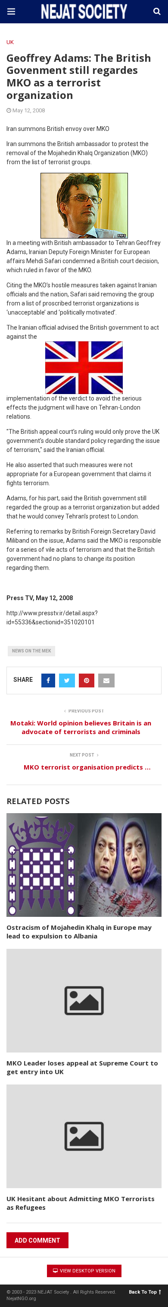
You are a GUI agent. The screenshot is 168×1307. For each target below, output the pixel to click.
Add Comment (37, 1240)
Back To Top (143, 1292)
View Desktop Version (87, 1271)
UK (10, 42)
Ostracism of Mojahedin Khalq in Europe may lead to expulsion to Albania (79, 931)
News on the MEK (31, 651)
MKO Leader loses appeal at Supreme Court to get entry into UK (82, 1067)
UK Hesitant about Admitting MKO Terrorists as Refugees (80, 1203)
